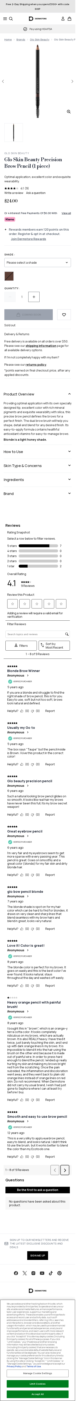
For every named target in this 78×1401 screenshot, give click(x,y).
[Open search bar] (11, 18)
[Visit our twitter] (24, 1273)
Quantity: (11, 288)
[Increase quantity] (34, 297)
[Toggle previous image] (3, 81)
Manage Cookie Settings (37, 1373)
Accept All (38, 1394)
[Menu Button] (4, 18)
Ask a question (36, 193)
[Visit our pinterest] (59, 1273)
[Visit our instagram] (33, 1273)
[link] (63, 18)
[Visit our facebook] (16, 1273)
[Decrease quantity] (10, 297)
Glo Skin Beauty (39, 39)
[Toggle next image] (72, 81)
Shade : (9, 254)
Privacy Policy (14, 1366)
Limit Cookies (38, 1383)
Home (8, 39)
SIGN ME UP (37, 1255)
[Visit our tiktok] (50, 1273)
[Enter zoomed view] (68, 111)
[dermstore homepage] (37, 19)
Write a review (13, 193)
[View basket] (69, 18)
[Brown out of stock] (9, 276)
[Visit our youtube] (42, 1273)
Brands (21, 39)
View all (66, 213)
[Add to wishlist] (64, 314)
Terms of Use (33, 1366)
